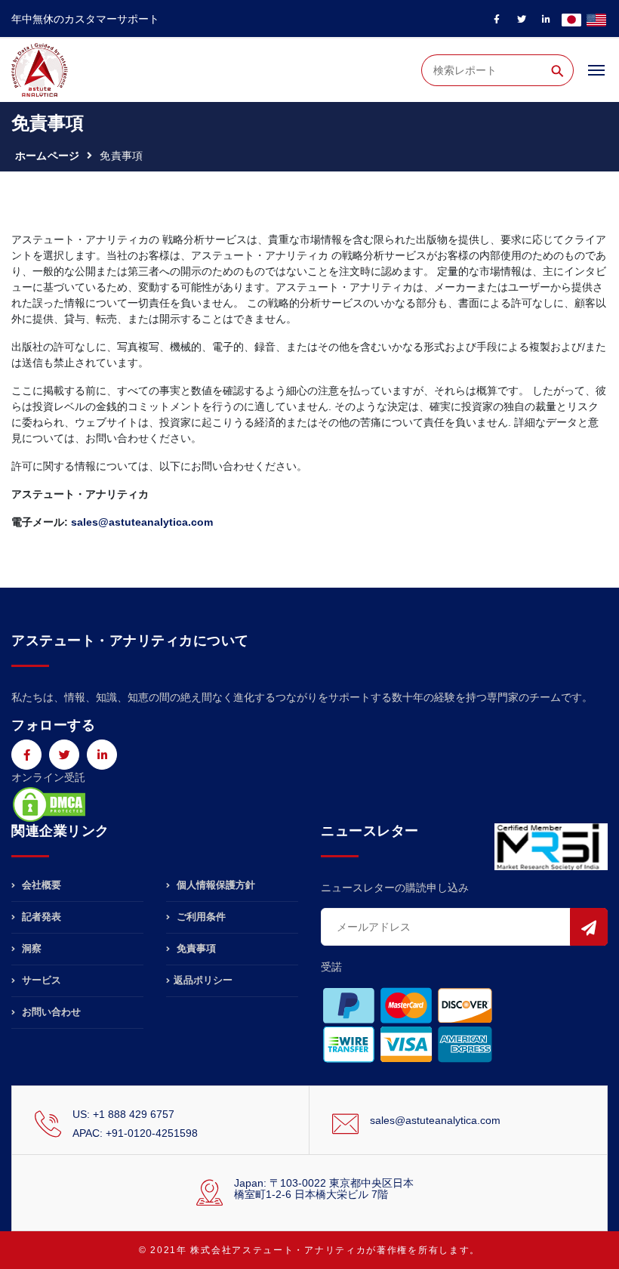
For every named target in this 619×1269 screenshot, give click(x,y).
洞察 (30, 948)
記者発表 (40, 916)
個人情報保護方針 (214, 885)
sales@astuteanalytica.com (435, 1120)
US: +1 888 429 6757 (123, 1114)
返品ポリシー (203, 980)
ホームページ (47, 156)
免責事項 (195, 948)
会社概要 (40, 885)
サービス (40, 980)
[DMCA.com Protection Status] (49, 804)
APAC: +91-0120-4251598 (135, 1133)
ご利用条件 (200, 916)
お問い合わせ (50, 1011)
